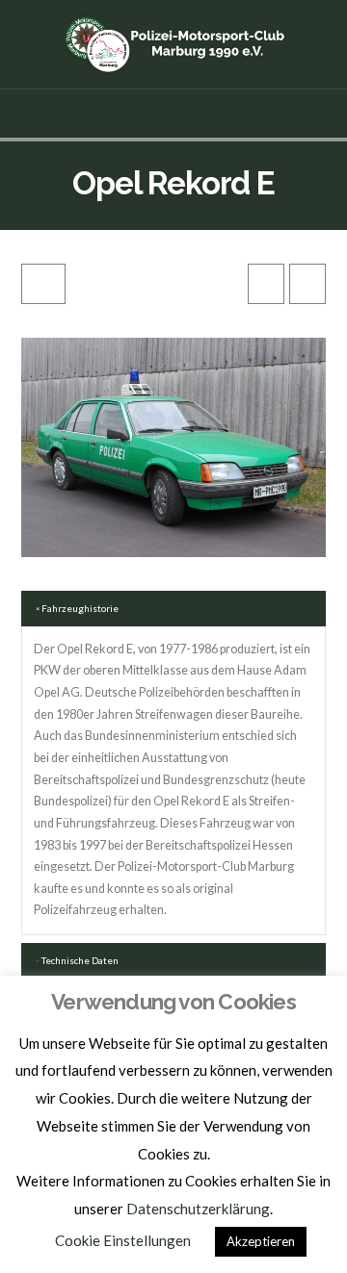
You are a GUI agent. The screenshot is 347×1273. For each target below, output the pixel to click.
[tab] (174, 608)
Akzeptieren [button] (261, 1241)
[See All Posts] (43, 284)
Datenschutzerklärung (198, 1208)
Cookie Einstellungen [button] (123, 1240)
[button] (174, 113)
